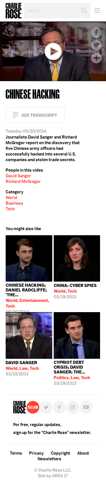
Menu (95, 10)
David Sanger (18, 176)
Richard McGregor (23, 181)
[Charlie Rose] (19, 407)
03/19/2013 (22, 368)
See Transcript (39, 115)
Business (14, 203)
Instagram (72, 407)
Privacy (36, 453)
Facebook (96, 32)
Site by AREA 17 (53, 476)
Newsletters (49, 459)
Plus (96, 58)
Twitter (96, 45)
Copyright (60, 453)
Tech (10, 209)
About (83, 453)
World (11, 197)
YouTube (86, 407)
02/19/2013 (75, 291)
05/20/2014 (27, 297)
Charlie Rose (13, 11)
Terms (16, 453)
